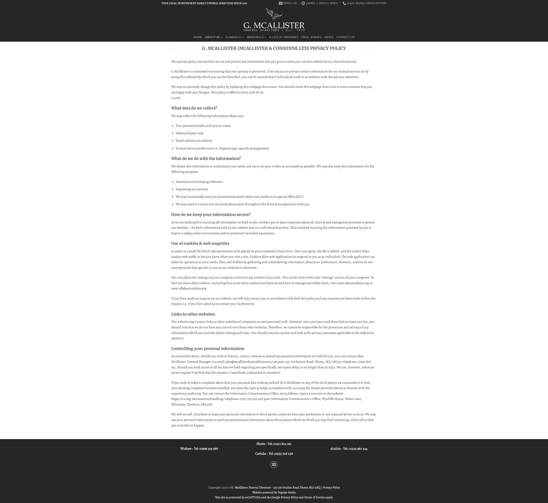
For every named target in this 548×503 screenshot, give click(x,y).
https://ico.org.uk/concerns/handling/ (197, 399)
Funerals (233, 37)
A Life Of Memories (283, 37)
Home (197, 37)
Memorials (255, 37)
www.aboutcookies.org (353, 283)
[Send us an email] (274, 464)
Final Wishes (311, 37)
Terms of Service (314, 497)
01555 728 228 (283, 453)
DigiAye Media (287, 492)
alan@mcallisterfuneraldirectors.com (251, 361)
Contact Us (345, 37)
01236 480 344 (358, 448)
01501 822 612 (282, 443)
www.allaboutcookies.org (188, 288)
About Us (212, 37)
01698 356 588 (209, 448)
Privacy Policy (331, 487)
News (329, 37)
